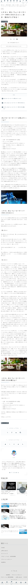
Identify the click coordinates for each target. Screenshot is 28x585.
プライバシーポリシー (6, 559)
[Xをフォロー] (9, 444)
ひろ (14, 457)
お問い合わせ (4, 550)
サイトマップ (4, 553)
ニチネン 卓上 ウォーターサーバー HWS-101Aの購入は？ (14, 108)
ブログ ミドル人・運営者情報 (8, 556)
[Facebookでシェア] (14, 39)
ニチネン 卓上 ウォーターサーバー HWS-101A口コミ (14, 102)
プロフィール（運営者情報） (7, 577)
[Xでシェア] (11, 39)
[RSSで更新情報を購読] (22, 444)
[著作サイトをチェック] (5, 444)
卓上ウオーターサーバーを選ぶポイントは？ (12, 98)
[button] (17, 39)
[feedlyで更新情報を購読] (18, 444)
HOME (3, 547)
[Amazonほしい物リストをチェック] (14, 444)
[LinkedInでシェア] (16, 432)
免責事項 (3, 562)
